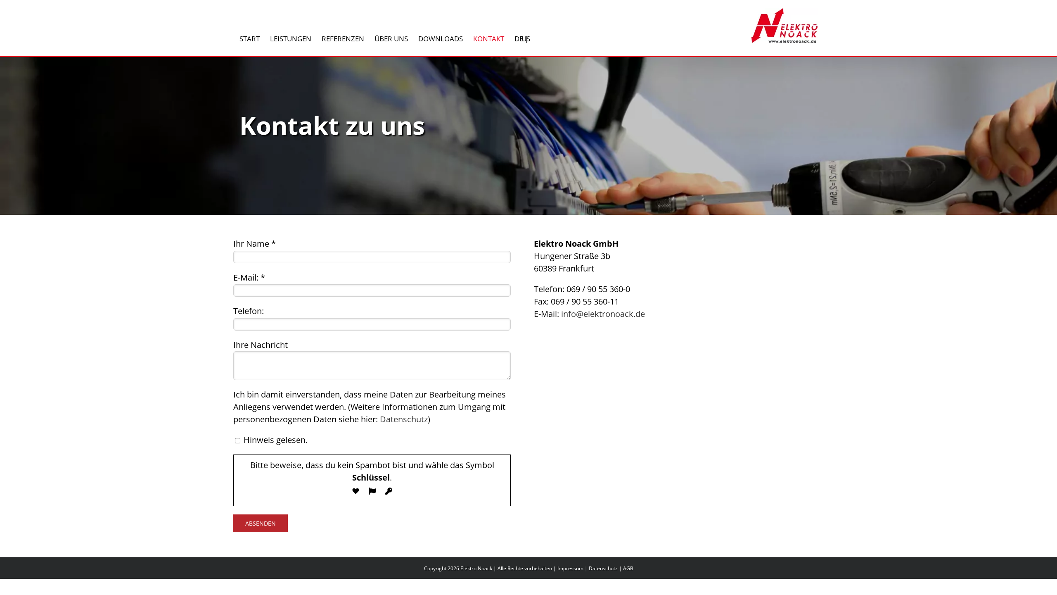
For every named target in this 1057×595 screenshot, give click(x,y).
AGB (628, 568)
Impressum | (573, 568)
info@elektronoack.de (603, 313)
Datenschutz (404, 419)
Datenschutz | (606, 568)
